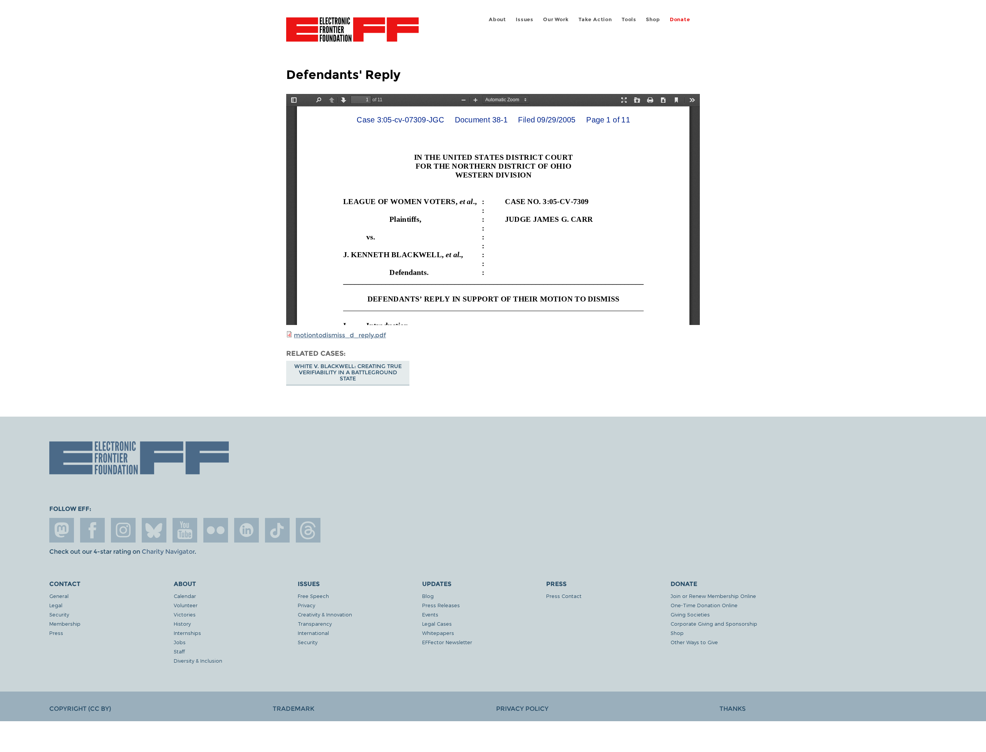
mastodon (61, 530)
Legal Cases (437, 623)
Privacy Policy (522, 708)
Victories (185, 614)
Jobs (180, 642)
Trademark (293, 708)
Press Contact (564, 596)
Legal (55, 605)
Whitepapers (438, 633)
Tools (629, 19)
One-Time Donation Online (704, 605)
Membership (64, 623)
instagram (123, 530)
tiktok (277, 530)
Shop (653, 19)
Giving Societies (690, 614)
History (182, 623)
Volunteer (186, 605)
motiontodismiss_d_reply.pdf (340, 335)
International (313, 633)
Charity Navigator (168, 551)
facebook (92, 530)
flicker (215, 530)
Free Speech (313, 596)
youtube (185, 530)
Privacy (306, 605)
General (59, 596)
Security (59, 614)
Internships (187, 633)
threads (308, 530)
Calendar (185, 596)
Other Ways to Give (694, 642)
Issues (524, 19)
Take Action (595, 19)
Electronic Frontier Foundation (352, 33)
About (497, 19)
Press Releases (441, 605)
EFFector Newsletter (447, 642)
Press (56, 633)
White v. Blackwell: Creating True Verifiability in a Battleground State (348, 372)
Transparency (315, 623)
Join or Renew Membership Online (713, 596)
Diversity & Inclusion (198, 660)
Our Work (555, 19)
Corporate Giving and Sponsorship (714, 623)
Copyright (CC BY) (80, 708)
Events (430, 614)
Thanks (732, 708)
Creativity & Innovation (325, 614)
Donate (680, 19)
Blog (428, 596)
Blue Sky (154, 530)
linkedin (246, 530)
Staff (179, 651)
